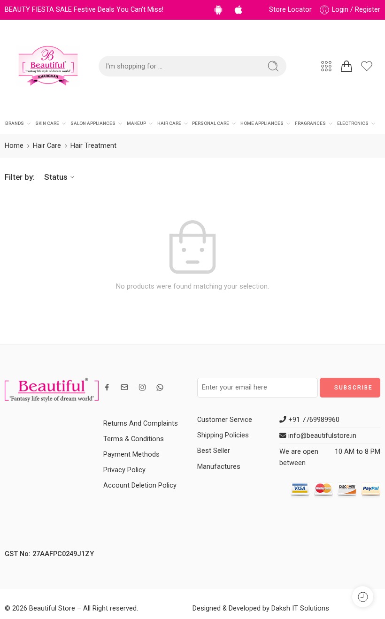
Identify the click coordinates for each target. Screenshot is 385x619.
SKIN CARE (47, 123)
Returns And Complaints (140, 424)
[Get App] (220, 9)
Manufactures (218, 467)
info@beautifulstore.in (321, 436)
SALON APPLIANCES (93, 123)
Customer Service (224, 420)
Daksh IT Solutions (300, 608)
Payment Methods (131, 455)
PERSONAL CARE (210, 123)
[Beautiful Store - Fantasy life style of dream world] (48, 66)
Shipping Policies (223, 435)
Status (56, 177)
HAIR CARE (169, 123)
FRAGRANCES (310, 123)
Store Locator (290, 10)
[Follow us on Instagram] (142, 387)
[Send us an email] (124, 387)
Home (14, 146)
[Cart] (346, 66)
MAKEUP (136, 123)
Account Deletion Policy (140, 485)
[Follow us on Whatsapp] (160, 387)
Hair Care (47, 146)
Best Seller (213, 451)
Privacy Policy (124, 470)
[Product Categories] (326, 66)
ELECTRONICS (353, 123)
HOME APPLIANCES (262, 123)
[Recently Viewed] (362, 596)
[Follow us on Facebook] (107, 387)
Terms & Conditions (133, 439)
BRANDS (14, 123)
